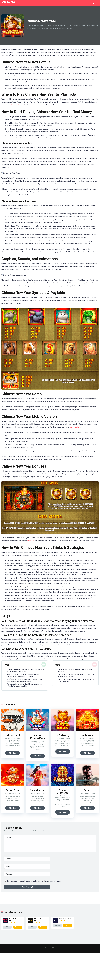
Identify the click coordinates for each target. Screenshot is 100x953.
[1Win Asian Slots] (55, 922)
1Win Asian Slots (65, 919)
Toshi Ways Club (12, 735)
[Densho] (87, 785)
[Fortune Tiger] (12, 785)
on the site (30, 541)
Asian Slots (8, 2)
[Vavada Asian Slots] (5, 922)
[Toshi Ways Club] (12, 731)
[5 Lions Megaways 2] (62, 785)
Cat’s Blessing (62, 735)
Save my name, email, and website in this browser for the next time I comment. (34, 881)
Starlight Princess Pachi (37, 736)
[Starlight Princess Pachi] (37, 731)
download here (75, 427)
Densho (87, 790)
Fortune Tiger (12, 790)
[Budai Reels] (87, 731)
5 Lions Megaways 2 (62, 791)
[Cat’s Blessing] (62, 731)
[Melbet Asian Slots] (30, 922)
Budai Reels (87, 735)
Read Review (7, 927)
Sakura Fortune (37, 790)
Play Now (12, 753)
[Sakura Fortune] (37, 785)
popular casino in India (15, 105)
